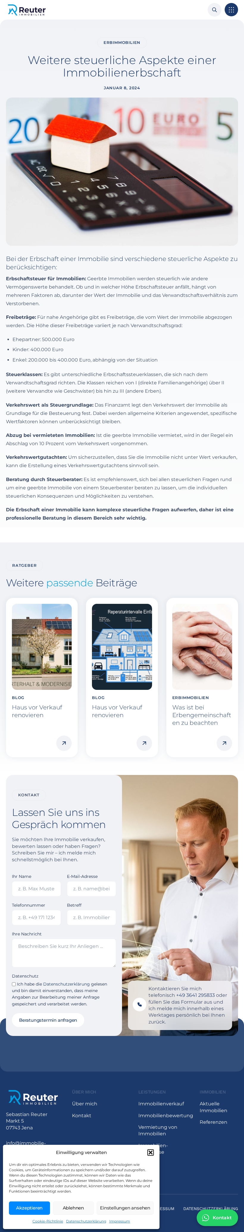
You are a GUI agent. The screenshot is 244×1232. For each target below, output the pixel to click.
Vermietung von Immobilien (157, 1130)
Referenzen (213, 1122)
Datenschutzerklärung (86, 1221)
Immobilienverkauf (161, 1104)
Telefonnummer (28, 905)
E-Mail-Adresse (82, 876)
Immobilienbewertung (163, 1115)
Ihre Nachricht (27, 934)
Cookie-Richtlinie (47, 1221)
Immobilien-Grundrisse (153, 1149)
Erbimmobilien (122, 42)
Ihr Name (21, 876)
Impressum (119, 1221)
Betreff (74, 905)
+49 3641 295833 (195, 995)
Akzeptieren (29, 1208)
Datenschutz (25, 976)
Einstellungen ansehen (125, 1208)
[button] (151, 1152)
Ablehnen (73, 1208)
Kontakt (81, 1115)
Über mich (84, 1104)
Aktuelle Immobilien (213, 1107)
